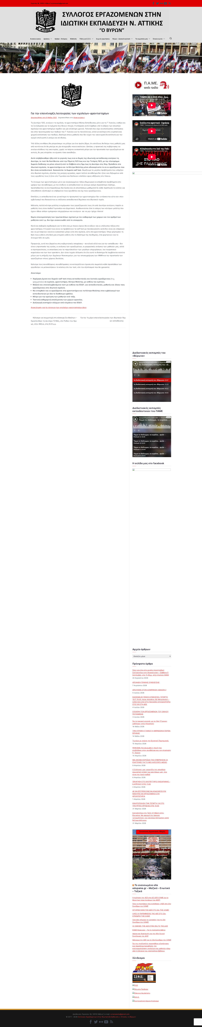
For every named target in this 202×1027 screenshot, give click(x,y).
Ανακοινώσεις (35, 39)
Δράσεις (47, 39)
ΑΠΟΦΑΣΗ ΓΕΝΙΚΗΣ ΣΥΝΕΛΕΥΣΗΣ (145, 682)
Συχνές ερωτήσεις (103, 39)
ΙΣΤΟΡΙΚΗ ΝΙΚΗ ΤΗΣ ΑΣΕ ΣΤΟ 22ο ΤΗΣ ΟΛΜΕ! (150, 910)
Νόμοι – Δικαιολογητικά (121, 39)
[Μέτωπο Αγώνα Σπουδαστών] (135, 997)
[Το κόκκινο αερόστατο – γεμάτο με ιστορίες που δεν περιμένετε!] (141, 993)
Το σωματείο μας (141, 39)
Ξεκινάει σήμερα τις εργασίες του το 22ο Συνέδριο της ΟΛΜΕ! (148, 921)
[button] (51, 39)
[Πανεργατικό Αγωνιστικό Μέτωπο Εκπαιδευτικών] (144, 967)
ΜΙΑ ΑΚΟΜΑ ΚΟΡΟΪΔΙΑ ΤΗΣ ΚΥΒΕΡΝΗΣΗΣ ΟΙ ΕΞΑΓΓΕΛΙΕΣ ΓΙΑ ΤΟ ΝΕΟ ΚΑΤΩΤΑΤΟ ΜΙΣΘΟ (150, 761)
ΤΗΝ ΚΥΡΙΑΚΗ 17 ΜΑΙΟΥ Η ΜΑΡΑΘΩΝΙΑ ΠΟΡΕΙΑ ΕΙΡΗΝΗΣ (151, 732)
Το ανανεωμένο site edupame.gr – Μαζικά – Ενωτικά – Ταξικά (151, 888)
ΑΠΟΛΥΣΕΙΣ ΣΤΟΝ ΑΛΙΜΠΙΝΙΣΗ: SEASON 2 (149, 690)
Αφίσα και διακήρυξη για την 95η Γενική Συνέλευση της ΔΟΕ (148, 935)
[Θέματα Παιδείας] (140, 989)
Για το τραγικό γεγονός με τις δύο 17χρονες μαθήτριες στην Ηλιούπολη (149, 722)
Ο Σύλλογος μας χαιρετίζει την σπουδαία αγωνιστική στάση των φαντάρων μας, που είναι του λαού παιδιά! (149, 772)
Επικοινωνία (157, 39)
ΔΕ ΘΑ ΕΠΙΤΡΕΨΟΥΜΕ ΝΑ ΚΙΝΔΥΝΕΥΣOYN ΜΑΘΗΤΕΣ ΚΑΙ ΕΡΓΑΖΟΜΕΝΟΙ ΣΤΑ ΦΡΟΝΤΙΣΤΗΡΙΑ (149, 793)
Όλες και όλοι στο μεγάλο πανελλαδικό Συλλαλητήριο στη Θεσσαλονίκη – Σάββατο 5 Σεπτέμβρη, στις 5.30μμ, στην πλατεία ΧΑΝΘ (150, 672)
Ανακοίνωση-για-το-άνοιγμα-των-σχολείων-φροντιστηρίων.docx (59, 307)
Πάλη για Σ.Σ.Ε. (85, 39)
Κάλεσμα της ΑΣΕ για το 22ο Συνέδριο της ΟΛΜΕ (151, 940)
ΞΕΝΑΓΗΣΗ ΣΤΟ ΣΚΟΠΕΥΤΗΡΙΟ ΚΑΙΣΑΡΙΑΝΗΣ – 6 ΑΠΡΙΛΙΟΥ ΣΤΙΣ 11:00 (151, 783)
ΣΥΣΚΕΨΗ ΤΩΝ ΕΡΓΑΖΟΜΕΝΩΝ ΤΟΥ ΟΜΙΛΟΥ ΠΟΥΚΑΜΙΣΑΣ (150, 713)
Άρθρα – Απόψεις (61, 39)
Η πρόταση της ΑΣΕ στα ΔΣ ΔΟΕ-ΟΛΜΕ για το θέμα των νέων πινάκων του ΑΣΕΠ (150, 899)
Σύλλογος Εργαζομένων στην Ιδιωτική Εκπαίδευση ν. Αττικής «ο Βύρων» (107, 1017)
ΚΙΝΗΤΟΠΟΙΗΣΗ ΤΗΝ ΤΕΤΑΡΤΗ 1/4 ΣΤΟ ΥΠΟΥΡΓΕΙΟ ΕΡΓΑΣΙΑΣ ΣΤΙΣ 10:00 (148, 804)
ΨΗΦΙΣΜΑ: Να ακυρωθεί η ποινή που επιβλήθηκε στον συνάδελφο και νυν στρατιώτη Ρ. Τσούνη (151, 750)
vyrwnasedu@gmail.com (59, 3)
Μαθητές (73, 39)
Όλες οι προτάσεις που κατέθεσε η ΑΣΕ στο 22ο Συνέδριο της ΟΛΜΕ (151, 905)
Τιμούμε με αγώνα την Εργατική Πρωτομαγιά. (150, 741)
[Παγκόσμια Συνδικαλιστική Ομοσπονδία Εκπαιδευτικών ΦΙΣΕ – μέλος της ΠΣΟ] (135, 985)
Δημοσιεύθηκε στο (44, 117)
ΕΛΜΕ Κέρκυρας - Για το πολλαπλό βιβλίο (148, 930)
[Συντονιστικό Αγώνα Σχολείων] (145, 1000)
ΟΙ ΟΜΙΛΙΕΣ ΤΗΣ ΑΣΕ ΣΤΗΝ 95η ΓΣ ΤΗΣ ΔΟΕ (150, 926)
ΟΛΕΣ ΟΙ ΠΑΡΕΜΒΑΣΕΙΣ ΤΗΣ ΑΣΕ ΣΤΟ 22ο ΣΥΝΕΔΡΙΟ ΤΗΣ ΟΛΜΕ (149, 915)
